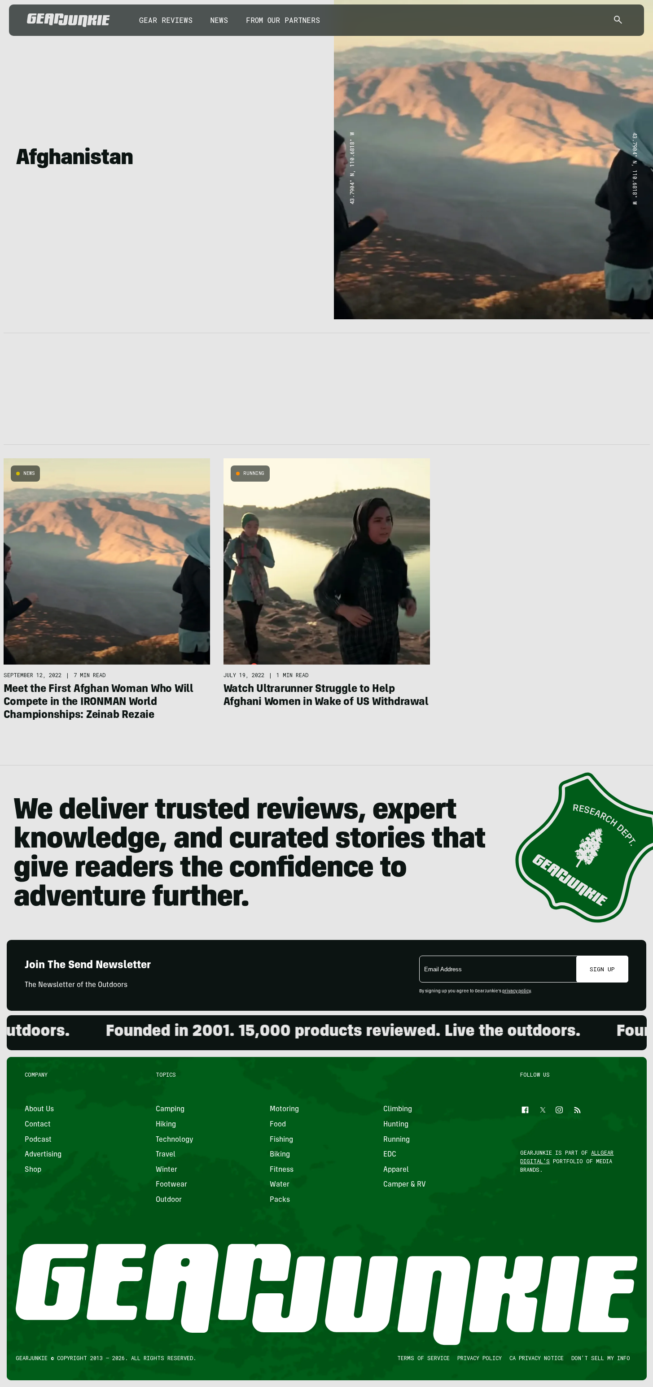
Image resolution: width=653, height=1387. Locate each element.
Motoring (283, 1109)
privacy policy (516, 991)
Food (277, 1124)
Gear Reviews (166, 20)
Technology (174, 1139)
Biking (279, 1154)
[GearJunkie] (68, 20)
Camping (170, 1109)
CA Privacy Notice (536, 1357)
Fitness (281, 1170)
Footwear (171, 1184)
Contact (38, 1124)
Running (253, 473)
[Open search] (618, 20)
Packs (279, 1200)
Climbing (397, 1109)
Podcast (38, 1139)
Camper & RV (404, 1184)
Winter (166, 1170)
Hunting (395, 1124)
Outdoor (169, 1200)
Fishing (281, 1139)
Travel (165, 1154)
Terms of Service (423, 1357)
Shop (33, 1170)
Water (279, 1184)
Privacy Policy (479, 1357)
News (219, 20)
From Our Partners (283, 20)
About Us (39, 1109)
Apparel (396, 1170)
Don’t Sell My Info (600, 1357)
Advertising (43, 1154)
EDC (389, 1154)
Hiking (166, 1124)
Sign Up (602, 969)
